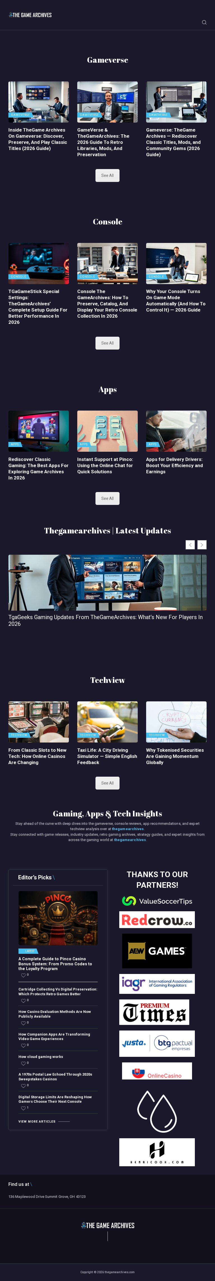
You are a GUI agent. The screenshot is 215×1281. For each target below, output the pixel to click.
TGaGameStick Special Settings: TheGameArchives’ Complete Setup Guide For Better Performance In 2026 (37, 307)
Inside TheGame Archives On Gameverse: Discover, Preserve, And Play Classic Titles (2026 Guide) (37, 139)
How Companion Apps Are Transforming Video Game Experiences (54, 1036)
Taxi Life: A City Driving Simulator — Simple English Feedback (107, 756)
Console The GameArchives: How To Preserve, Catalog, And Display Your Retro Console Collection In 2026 (107, 304)
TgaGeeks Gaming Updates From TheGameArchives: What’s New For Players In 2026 (105, 620)
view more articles (37, 1121)
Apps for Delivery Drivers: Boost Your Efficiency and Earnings (174, 465)
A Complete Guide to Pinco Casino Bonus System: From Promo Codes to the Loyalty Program (55, 964)
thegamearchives (128, 829)
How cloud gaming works (40, 1057)
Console (18, 276)
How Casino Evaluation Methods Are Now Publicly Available (54, 1014)
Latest (30, 951)
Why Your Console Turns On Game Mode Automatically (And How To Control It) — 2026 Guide (175, 301)
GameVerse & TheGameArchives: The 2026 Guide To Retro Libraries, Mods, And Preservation (103, 142)
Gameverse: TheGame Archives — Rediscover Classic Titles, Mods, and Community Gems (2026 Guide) (173, 142)
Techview (19, 735)
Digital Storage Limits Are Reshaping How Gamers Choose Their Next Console (55, 1099)
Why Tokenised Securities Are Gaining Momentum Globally (175, 756)
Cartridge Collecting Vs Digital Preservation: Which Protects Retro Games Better (57, 991)
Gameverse (20, 115)
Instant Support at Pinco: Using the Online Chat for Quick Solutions (105, 465)
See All (107, 175)
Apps (15, 444)
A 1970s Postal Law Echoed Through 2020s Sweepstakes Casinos (55, 1076)
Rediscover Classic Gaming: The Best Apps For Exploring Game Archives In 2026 (38, 468)
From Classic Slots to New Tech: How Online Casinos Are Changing (37, 756)
